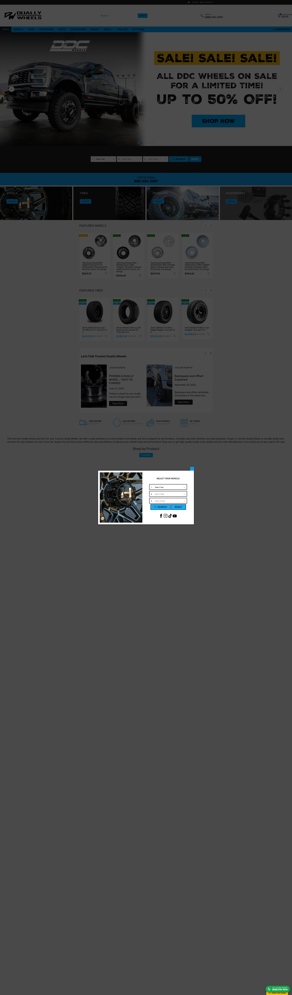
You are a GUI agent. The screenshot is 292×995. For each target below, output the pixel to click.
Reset (178, 507)
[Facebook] (161, 516)
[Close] (192, 469)
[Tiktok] (170, 516)
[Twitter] (166, 516)
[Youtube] (175, 516)
